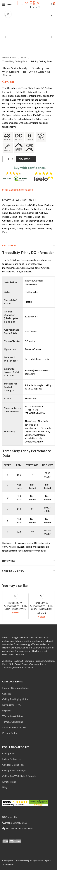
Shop (14, 57)
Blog (4, 787)
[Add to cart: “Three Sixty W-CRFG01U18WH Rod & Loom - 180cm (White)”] (15, 596)
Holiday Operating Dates (15, 687)
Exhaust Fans (9, 781)
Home (5, 57)
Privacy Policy (9, 733)
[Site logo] (28, 4)
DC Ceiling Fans (17, 212)
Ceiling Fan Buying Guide (15, 699)
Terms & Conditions (12, 721)
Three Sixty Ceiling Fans (14, 61)
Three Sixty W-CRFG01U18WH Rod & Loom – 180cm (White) (15, 605)
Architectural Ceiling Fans (29, 205)
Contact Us (11, 817)
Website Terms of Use (14, 727)
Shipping (6, 710)
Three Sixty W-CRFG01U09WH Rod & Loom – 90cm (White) (41, 605)
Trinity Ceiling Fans (41, 61)
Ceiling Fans (22, 208)
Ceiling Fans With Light (14, 770)
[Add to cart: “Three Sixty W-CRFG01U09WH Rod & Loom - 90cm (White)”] (41, 596)
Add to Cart (26, 159)
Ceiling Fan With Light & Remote (19, 776)
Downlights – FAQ (11, 704)
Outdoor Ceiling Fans (13, 220)
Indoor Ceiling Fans (12, 216)
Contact (6, 693)
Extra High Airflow (37, 212)
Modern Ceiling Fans (34, 216)
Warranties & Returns (13, 716)
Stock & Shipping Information (17, 189)
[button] (5, 16)
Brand (24, 57)
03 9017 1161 (20, 822)
